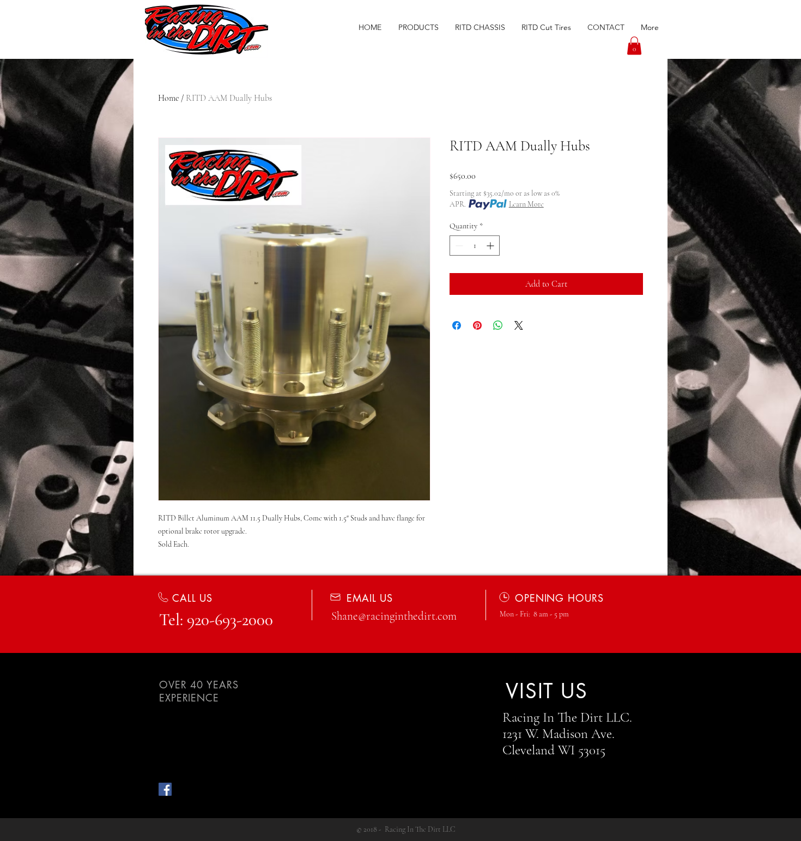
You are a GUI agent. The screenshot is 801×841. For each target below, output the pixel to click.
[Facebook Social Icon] (165, 789)
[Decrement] (458, 245)
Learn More (526, 204)
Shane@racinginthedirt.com (394, 616)
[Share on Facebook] (456, 325)
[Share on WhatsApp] (498, 325)
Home (168, 98)
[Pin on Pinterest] (477, 325)
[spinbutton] (474, 245)
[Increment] (491, 245)
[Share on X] (518, 325)
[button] (418, 27)
